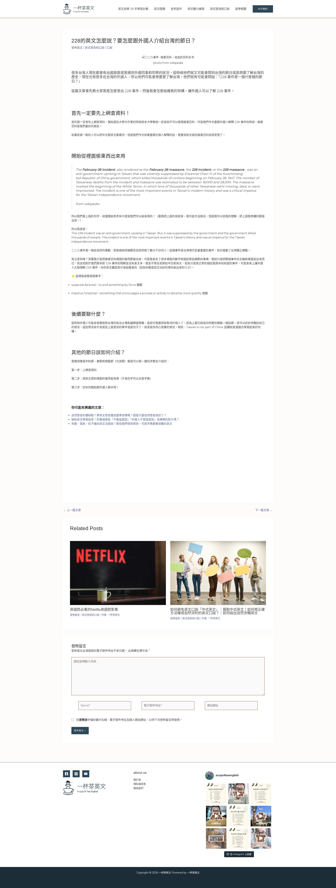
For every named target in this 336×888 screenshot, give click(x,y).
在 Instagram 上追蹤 (240, 854)
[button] (263, 9)
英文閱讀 (159, 8)
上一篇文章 (72, 510)
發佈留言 (77, 47)
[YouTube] (85, 773)
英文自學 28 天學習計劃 (133, 8)
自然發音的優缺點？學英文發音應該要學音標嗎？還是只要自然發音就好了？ (119, 415)
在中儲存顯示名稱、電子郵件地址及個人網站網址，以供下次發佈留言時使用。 (129, 719)
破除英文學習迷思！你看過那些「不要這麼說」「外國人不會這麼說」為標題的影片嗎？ (125, 419)
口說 (109, 47)
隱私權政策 (140, 784)
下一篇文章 (264, 510)
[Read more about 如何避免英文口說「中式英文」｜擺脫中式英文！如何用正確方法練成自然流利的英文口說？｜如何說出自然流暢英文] (218, 572)
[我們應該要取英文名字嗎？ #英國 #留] (216, 816)
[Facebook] (66, 773)
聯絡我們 (138, 788)
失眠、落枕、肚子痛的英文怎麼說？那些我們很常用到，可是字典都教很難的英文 (121, 423)
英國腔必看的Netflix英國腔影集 (94, 609)
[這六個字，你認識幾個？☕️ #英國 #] (216, 793)
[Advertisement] (168, 467)
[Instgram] (76, 773)
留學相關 (240, 8)
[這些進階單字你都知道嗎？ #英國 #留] (261, 793)
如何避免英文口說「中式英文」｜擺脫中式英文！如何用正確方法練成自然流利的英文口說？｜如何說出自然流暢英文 (217, 611)
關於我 (137, 779)
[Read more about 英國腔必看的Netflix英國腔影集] (118, 572)
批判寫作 (176, 8)
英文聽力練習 (196, 8)
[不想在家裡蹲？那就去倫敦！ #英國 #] (216, 838)
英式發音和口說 (220, 8)
